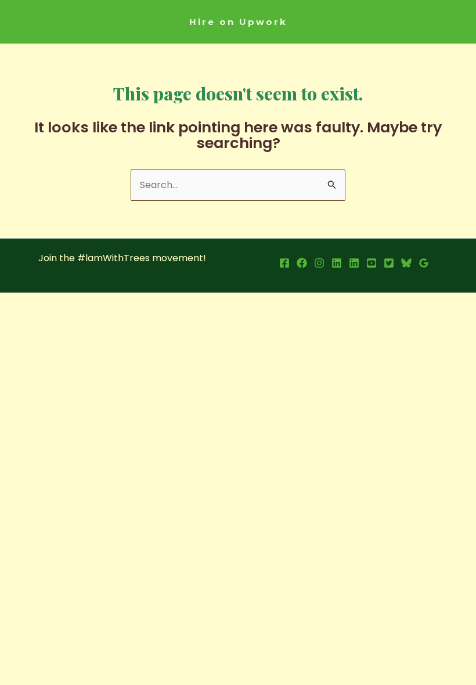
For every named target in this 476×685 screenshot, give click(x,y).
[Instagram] (319, 263)
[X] (389, 263)
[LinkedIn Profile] (336, 263)
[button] (238, 22)
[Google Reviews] (424, 263)
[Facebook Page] (302, 263)
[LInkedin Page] (354, 263)
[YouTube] (371, 263)
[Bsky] (406, 263)
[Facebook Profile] (284, 263)
